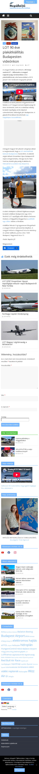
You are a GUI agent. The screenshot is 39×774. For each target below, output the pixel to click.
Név (3, 395)
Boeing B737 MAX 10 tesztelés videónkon (23, 602)
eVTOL (4, 645)
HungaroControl (9, 648)
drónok (32, 636)
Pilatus (13, 657)
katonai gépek (19, 651)
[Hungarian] (8, 703)
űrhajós (11, 676)
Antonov (14, 632)
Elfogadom (19, 770)
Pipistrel (25, 657)
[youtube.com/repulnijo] (2, 690)
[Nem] (36, 765)
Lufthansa (6, 654)
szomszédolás (11, 667)
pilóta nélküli (18, 657)
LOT (8, 43)
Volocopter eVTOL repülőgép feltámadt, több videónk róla (25, 591)
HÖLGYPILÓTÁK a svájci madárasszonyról (24, 450)
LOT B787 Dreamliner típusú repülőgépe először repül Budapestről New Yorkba (19, 283)
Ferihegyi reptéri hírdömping (15, 314)
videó (31, 667)
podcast (30, 657)
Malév (3, 657)
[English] (2, 703)
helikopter (16, 645)
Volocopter (23, 671)
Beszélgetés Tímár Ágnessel (19, 540)
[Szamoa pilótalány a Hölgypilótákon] (8, 437)
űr (7, 676)
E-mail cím (5, 407)
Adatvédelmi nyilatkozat (9, 743)
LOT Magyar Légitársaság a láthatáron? (14, 343)
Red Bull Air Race (10, 660)
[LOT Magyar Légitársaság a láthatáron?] (19, 322)
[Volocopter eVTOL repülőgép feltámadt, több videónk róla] (8, 589)
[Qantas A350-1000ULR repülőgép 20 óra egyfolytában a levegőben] (8, 611)
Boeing (29, 631)
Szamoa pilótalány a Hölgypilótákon (22, 439)
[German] (5, 703)
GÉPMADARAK (6, 728)
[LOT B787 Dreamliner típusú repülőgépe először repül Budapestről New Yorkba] (19, 261)
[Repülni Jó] (20, 2)
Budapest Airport (13, 636)
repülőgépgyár (6, 664)
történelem (23, 667)
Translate (14, 709)
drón (27, 636)
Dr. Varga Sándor (19, 65)
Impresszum (5, 747)
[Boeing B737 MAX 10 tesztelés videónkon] (8, 600)
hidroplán (26, 645)
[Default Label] (15, 690)
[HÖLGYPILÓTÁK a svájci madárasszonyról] (8, 448)
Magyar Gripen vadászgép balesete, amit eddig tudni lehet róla (24, 569)
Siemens (35, 664)
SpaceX (3, 667)
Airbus (4, 632)
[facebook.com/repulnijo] (8, 690)
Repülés (14, 43)
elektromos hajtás (25, 640)
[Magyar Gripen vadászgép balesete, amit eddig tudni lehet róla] (8, 566)
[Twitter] (2, 552)
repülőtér (23, 664)
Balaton (21, 631)
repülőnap (15, 664)
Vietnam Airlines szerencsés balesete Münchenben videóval (25, 580)
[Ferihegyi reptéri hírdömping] (19, 294)
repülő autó (24, 661)
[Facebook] (8, 552)
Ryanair (30, 664)
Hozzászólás (6, 365)
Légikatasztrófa (18, 654)
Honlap (3, 417)
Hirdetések (4, 740)
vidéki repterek (9, 671)
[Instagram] (15, 552)
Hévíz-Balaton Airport (27, 648)
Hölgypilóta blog (7, 652)
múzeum (8, 657)
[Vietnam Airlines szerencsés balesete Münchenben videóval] (8, 577)
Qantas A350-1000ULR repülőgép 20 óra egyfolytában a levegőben (24, 614)
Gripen (10, 645)
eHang (3, 641)
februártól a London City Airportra (16, 164)
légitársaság (30, 654)
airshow (9, 632)
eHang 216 (9, 641)
